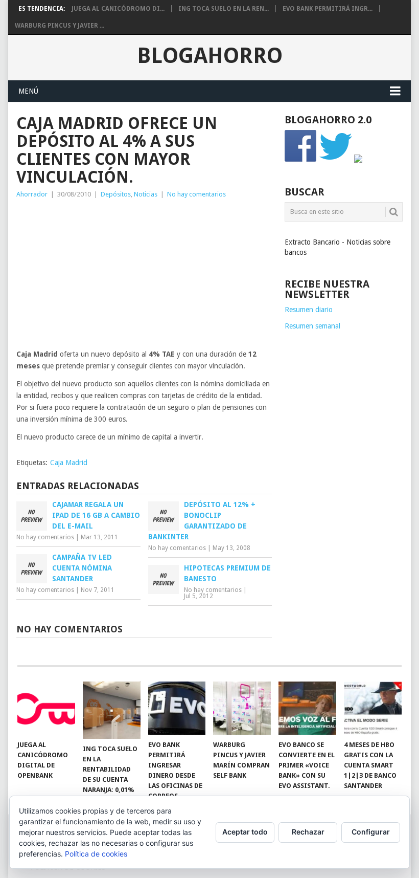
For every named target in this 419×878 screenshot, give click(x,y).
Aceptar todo (245, 831)
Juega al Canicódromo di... (118, 8)
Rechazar (308, 831)
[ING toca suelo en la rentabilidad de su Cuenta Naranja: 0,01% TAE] (112, 710)
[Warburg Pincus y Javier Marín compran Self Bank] (242, 708)
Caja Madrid (68, 462)
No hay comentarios (196, 194)
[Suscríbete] (358, 160)
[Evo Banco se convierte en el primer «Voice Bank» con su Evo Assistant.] (307, 708)
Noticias (145, 194)
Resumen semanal (312, 326)
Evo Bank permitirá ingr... (328, 8)
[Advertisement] (144, 276)
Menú (28, 91)
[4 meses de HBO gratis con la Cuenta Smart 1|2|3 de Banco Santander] (373, 708)
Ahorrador (32, 194)
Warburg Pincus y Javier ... (59, 25)
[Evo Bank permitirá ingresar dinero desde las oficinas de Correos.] (177, 708)
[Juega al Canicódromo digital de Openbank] (46, 708)
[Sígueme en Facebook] (301, 160)
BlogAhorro (210, 56)
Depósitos (116, 194)
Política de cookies (96, 853)
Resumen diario (309, 309)
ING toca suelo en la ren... (223, 8)
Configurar (371, 831)
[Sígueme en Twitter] (335, 160)
